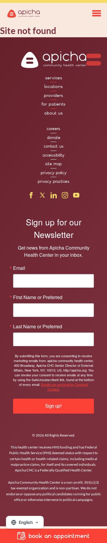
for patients (53, 104)
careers (53, 128)
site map (53, 163)
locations (53, 86)
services (53, 78)
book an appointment (59, 536)
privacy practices (54, 181)
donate (53, 137)
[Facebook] (31, 196)
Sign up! (53, 406)
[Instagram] (65, 196)
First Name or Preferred (37, 297)
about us (53, 113)
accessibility (53, 155)
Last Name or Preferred (37, 326)
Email (19, 268)
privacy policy (54, 172)
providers (53, 95)
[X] (42, 196)
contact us (54, 146)
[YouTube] (76, 196)
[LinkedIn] (54, 196)
